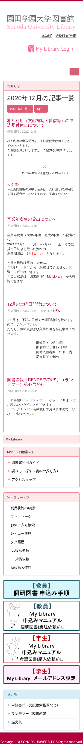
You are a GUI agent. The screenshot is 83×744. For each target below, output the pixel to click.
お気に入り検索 (23, 524)
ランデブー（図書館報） (31, 713)
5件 (40, 108)
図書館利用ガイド (25, 462)
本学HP (47, 35)
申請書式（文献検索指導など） (36, 704)
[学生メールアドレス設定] (41, 674)
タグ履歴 (17, 541)
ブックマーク (21, 516)
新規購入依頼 (21, 567)
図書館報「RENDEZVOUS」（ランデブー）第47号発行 (40, 381)
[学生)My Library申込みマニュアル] (41, 647)
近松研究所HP (66, 35)
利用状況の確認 (23, 507)
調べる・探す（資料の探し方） (36, 470)
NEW (56, 310)
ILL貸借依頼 (20, 558)
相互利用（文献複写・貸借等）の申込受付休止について (40, 122)
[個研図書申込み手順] (41, 589)
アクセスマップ (24, 479)
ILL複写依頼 (20, 550)
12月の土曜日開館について (32, 304)
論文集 (17, 721)
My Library (54, 276)
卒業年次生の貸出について (32, 219)
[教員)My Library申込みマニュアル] (41, 615)
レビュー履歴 (21, 533)
